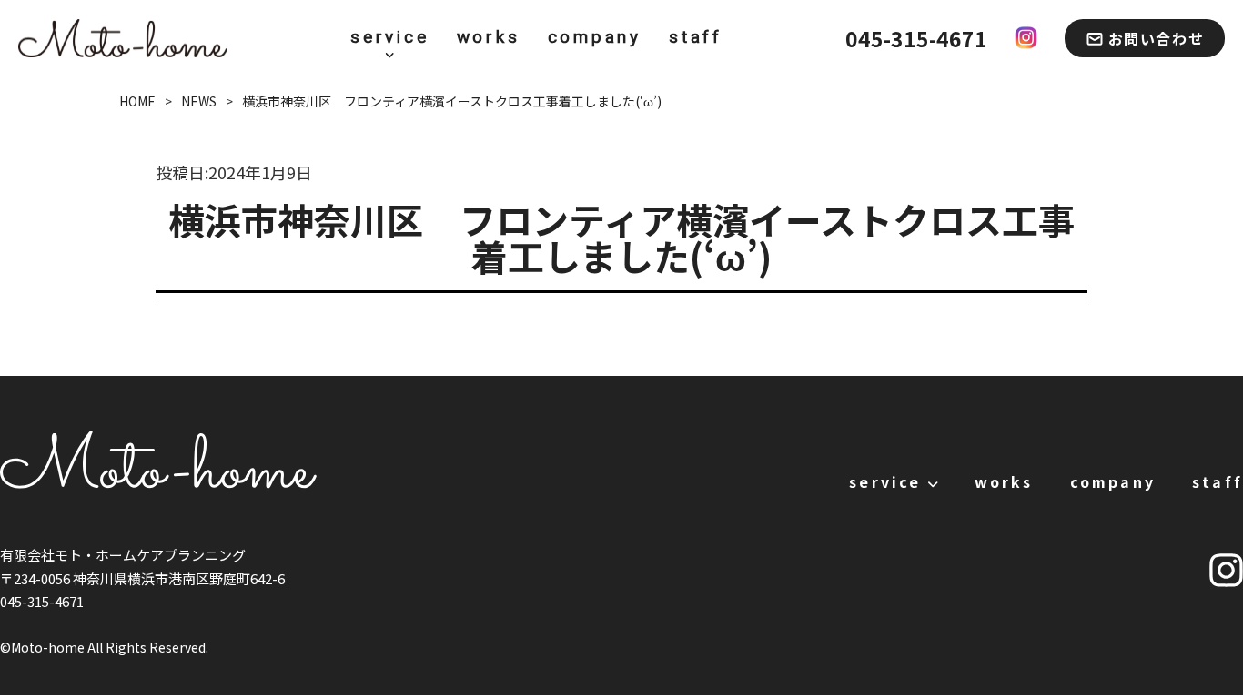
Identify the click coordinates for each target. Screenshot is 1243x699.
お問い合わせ (1156, 38)
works (488, 37)
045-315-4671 (916, 38)
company (595, 37)
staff (696, 37)
